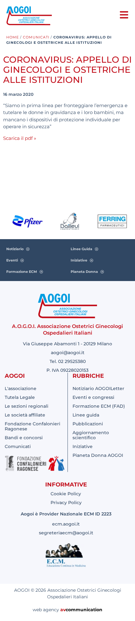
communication (84, 609)
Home (12, 37)
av (63, 609)
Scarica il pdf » (19, 138)
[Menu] (124, 15)
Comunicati (36, 37)
